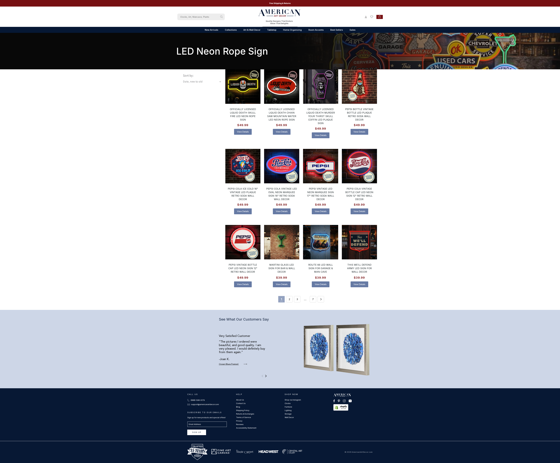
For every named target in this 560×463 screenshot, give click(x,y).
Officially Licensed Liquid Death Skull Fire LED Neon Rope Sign (243, 114)
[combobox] (201, 17)
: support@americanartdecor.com (204, 404)
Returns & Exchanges (245, 414)
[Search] (221, 17)
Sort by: (188, 75)
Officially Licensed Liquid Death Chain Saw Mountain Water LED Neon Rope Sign (281, 114)
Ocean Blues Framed (229, 364)
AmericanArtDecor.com (362, 452)
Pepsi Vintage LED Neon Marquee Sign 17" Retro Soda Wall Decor (320, 194)
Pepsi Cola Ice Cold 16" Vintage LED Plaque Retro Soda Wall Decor (243, 194)
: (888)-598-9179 (197, 400)
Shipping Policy (242, 410)
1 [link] (281, 299)
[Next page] (321, 299)
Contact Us (241, 403)
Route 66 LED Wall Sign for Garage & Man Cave (320, 268)
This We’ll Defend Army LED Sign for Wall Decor (359, 268)
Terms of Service (243, 417)
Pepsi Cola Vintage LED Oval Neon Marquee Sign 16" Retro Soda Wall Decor (281, 194)
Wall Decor (289, 417)
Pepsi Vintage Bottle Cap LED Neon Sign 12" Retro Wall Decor (242, 268)
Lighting (288, 410)
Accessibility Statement (246, 428)
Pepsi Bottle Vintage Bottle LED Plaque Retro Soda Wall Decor (359, 114)
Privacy (239, 421)
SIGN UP (196, 432)
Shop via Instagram (293, 400)
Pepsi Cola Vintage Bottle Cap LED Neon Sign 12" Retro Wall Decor (359, 194)
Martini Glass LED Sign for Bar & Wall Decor (281, 268)
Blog (238, 407)
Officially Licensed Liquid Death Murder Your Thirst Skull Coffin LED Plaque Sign (320, 116)
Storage (288, 414)
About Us (240, 400)
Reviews (240, 424)
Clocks (288, 403)
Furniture (288, 407)
